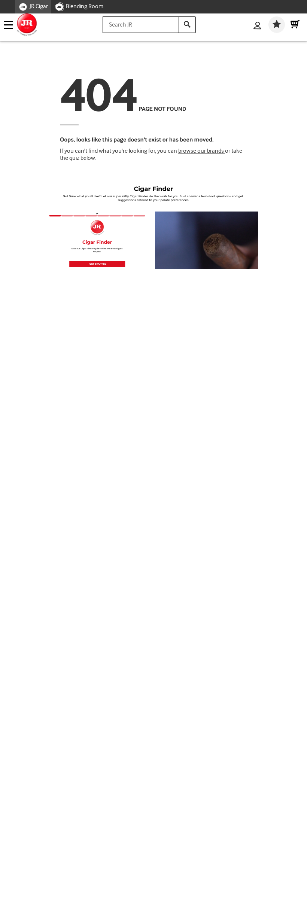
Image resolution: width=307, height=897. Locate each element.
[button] (97, 264)
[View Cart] (295, 24)
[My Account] (257, 26)
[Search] (187, 24)
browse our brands (201, 151)
